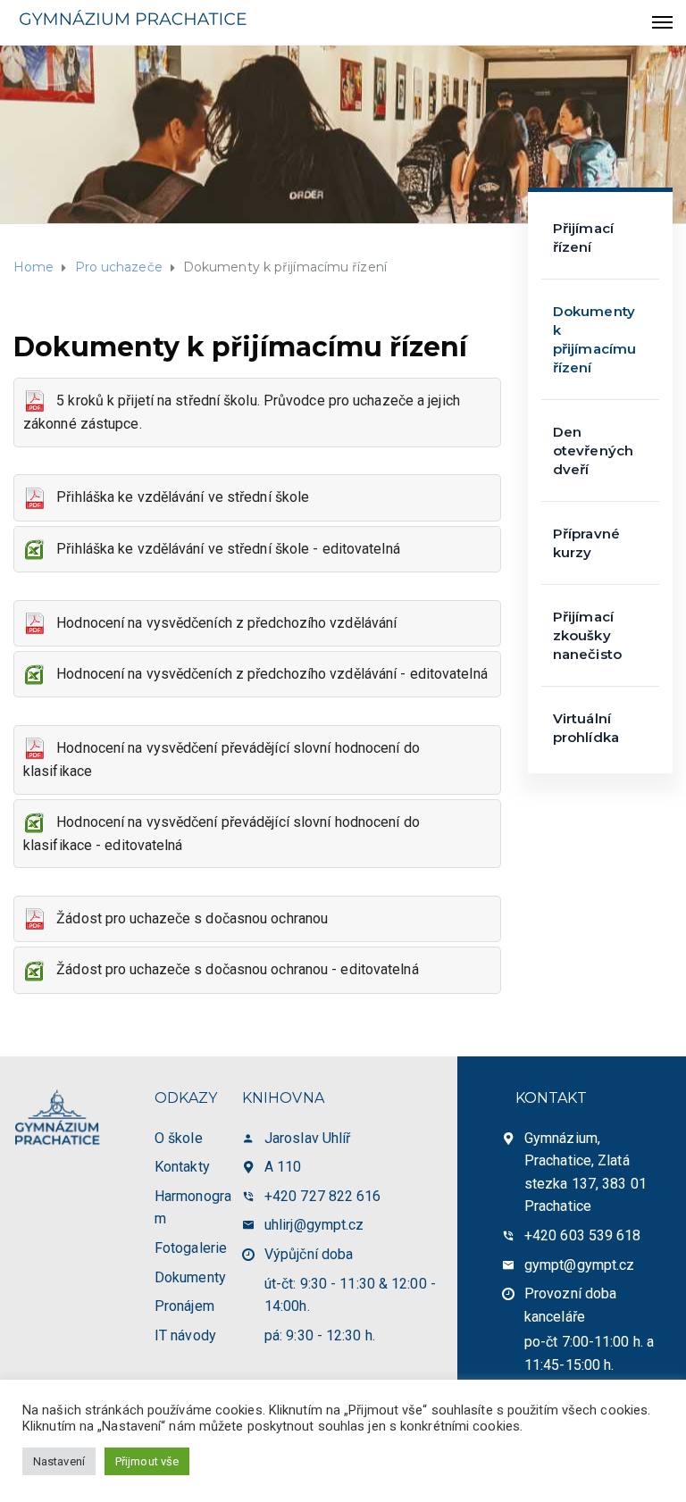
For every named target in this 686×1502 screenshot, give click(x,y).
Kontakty (182, 1166)
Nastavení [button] (59, 1461)
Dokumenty (190, 1277)
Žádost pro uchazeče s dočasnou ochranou (187, 918)
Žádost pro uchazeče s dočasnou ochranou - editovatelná (232, 969)
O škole (179, 1138)
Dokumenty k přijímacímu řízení (594, 339)
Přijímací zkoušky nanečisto (587, 635)
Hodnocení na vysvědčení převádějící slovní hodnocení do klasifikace (221, 759)
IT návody (185, 1335)
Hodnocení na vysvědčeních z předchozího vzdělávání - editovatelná (267, 673)
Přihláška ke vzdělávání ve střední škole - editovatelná (223, 548)
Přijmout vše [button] (147, 1461)
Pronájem (184, 1306)
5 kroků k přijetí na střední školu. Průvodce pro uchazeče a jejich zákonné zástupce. (241, 412)
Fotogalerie (191, 1247)
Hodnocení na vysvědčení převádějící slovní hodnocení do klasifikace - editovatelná (221, 834)
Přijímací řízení (583, 237)
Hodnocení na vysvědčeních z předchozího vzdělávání (221, 622)
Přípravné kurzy (586, 543)
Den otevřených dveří (593, 450)
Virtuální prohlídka (586, 728)
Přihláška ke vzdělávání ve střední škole (177, 496)
